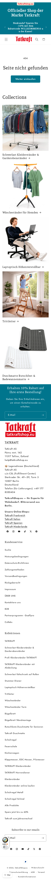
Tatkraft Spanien (13, 523)
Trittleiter (9, 321)
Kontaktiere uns (13, 602)
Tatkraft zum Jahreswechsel (18, 818)
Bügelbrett (10, 713)
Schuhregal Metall (14, 792)
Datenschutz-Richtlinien (17, 563)
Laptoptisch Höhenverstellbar (21, 266)
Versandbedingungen (16, 576)
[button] (6, 39)
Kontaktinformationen (27, 877)
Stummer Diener (13, 680)
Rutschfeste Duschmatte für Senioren (24, 726)
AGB (33, 872)
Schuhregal (10, 739)
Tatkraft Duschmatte (15, 733)
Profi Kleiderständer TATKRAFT (21, 657)
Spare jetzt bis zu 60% (16, 812)
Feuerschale (11, 746)
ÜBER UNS (10, 595)
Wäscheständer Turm (15, 707)
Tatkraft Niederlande (16, 526)
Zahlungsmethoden (14, 569)
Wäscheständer (13, 700)
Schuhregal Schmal (14, 798)
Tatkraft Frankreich (15, 515)
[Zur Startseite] (25, 4)
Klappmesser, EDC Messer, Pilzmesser (24, 759)
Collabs (8, 622)
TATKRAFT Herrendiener (17, 772)
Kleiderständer (12, 779)
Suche (8, 549)
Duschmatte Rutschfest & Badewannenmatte (18, 377)
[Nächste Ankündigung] (46, 27)
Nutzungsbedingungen (17, 556)
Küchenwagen (12, 752)
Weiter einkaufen (25, 79)
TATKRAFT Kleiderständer (18, 766)
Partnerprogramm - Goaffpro (19, 615)
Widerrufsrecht (37, 868)
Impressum (10, 589)
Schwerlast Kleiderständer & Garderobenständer (20, 156)
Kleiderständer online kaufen (20, 785)
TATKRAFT (10, 641)
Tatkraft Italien (12, 519)
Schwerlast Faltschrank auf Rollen (22, 674)
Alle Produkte (12, 805)
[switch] (5, 847)
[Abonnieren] (42, 415)
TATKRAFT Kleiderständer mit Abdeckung (20, 666)
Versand (41, 872)
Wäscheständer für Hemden (20, 212)
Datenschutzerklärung (18, 872)
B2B (7, 609)
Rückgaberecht (12, 582)
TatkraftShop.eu (21, 868)
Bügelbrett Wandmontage (18, 720)
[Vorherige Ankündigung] (5, 27)
